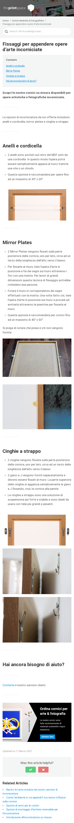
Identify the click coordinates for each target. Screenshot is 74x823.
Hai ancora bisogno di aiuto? (21, 81)
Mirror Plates (13, 70)
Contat (7, 685)
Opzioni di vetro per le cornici (22, 805)
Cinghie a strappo (15, 76)
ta (13, 685)
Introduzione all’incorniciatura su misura (29, 817)
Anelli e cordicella (15, 65)
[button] (30, 770)
